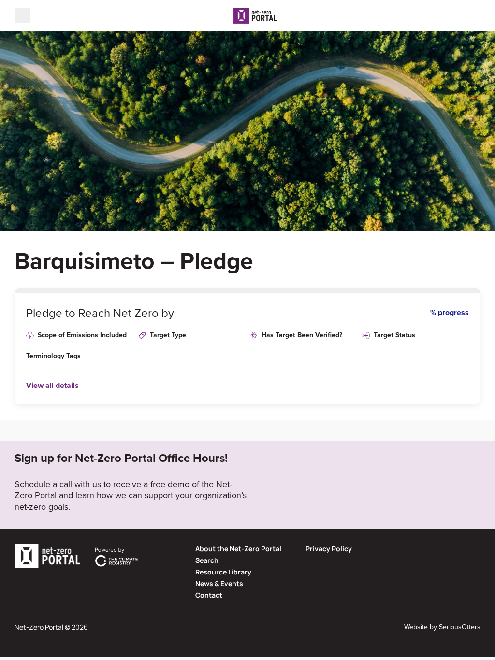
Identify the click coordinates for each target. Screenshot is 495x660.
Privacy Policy (329, 548)
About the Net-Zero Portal (238, 548)
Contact (208, 595)
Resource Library (223, 571)
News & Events (219, 583)
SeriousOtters (459, 626)
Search (206, 560)
